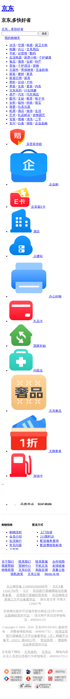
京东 (8, 8)
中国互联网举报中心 (13, 678)
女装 (21, 86)
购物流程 (15, 532)
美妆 (12, 65)
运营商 (22, 53)
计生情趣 (30, 90)
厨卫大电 (41, 45)
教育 (29, 98)
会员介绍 (15, 536)
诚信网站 (57, 671)
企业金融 (41, 123)
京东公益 (34, 574)
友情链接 (58, 565)
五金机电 (42, 69)
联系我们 (24, 561)
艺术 (12, 115)
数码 (33, 53)
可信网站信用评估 (13, 671)
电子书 (39, 98)
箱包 (21, 102)
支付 (12, 123)
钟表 (29, 102)
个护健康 (45, 57)
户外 (29, 82)
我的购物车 (12, 38)
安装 (12, 119)
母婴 (12, 107)
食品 (12, 61)
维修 (21, 119)
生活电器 (15, 57)
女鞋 (12, 102)
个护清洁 (24, 65)
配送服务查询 (49, 541)
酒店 (21, 111)
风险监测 (41, 569)
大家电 (14, 549)
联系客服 (41, 561)
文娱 (21, 98)
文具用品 (32, 49)
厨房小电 (30, 57)
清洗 (29, 119)
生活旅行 (15, 541)
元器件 (14, 69)
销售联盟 (8, 569)
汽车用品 (32, 94)
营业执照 (47, 640)
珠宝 (38, 102)
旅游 (29, 111)
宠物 (36, 65)
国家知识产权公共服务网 (42, 686)
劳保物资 (27, 69)
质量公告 (58, 569)
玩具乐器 (24, 107)
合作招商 (58, 561)
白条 (21, 123)
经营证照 (61, 631)
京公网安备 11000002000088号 (27, 586)
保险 (29, 123)
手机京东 (41, 565)
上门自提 (46, 532)
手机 (12, 53)
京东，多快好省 (12, 29)
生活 (38, 111)
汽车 (21, 94)
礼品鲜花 (24, 115)
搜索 (43, 33)
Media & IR (52, 574)
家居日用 (15, 78)
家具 (29, 74)
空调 (21, 45)
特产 (38, 61)
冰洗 (12, 45)
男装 (12, 86)
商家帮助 (8, 565)
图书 (12, 98)
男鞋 (12, 82)
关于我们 (8, 561)
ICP (26, 590)
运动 (21, 82)
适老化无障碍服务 (25, 686)
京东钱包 (31, 652)
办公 (21, 49)
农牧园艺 (39, 115)
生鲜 (29, 61)
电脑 (12, 49)
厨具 (27, 78)
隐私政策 (17, 574)
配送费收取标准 (51, 545)
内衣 (38, 86)
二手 (38, 119)
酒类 (21, 61)
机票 (12, 111)
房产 (12, 94)
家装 (12, 74)
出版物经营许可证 (17, 615)
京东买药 (15, 90)
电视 (29, 45)
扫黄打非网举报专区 (57, 678)
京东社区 (24, 569)
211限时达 (47, 536)
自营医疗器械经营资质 (32, 595)
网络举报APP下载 (35, 678)
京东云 (47, 652)
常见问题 (15, 545)
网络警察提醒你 (35, 671)
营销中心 (24, 565)
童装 (29, 86)
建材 (21, 74)
